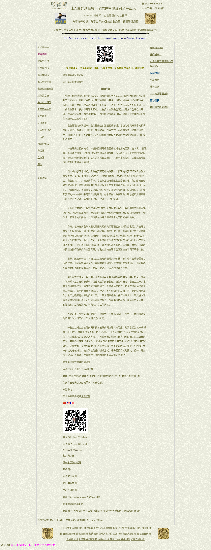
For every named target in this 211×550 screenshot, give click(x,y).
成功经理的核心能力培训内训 (78, 369)
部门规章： (155, 54)
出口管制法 (43, 75)
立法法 (40, 157)
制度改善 (154, 80)
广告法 (40, 137)
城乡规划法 (43, 68)
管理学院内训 (70, 483)
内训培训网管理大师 (73, 82)
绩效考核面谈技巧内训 (93, 376)
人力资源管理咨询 (159, 93)
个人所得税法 (44, 130)
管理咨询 (67, 497)
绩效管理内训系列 (72, 376)
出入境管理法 (44, 82)
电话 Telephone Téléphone (75, 437)
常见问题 (85, 396)
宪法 (65, 511)
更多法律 (42, 178)
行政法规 (77, 511)
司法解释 (107, 511)
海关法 (40, 150)
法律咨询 (154, 86)
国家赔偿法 (43, 144)
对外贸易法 (43, 95)
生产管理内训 (70, 490)
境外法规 (97, 511)
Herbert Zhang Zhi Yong (84, 497)
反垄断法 (42, 116)
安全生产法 (43, 61)
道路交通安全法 (45, 89)
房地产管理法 (44, 102)
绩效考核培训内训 (131, 376)
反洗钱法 (42, 123)
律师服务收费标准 (159, 107)
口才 (98, 497)
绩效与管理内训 (113, 376)
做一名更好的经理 (72, 462)
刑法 (39, 164)
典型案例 (116, 511)
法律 (70, 511)
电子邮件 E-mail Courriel (75, 444)
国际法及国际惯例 (131, 511)
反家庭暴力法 (44, 109)
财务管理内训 (70, 476)
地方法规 (87, 511)
